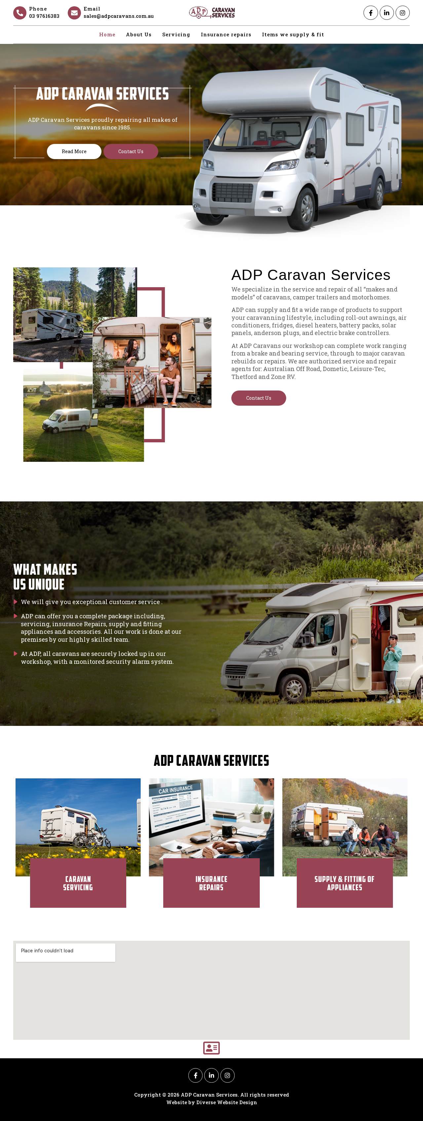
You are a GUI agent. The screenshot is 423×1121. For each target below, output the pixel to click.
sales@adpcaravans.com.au (119, 16)
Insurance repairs (226, 34)
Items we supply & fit (293, 34)
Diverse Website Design (226, 1102)
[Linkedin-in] (387, 13)
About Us (139, 34)
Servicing (176, 34)
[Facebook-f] (371, 13)
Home (107, 34)
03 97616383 (44, 16)
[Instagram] (403, 13)
